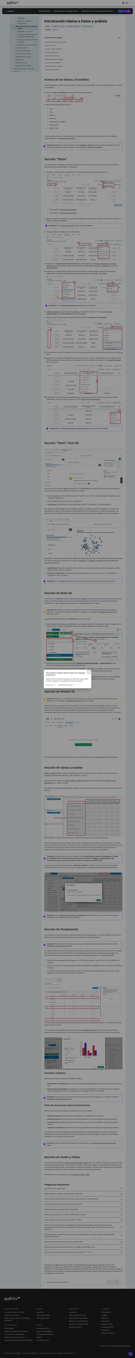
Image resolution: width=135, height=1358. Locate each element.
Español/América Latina (65, 685)
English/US (49, 685)
